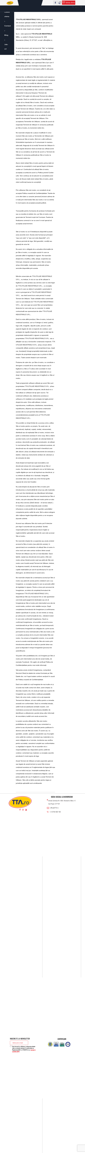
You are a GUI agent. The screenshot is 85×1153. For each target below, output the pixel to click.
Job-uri (6, 47)
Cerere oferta (7, 14)
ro (76, 7)
